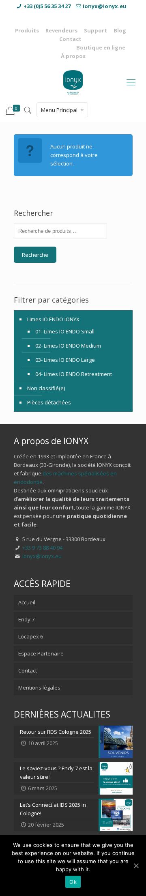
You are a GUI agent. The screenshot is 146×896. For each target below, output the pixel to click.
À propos (73, 56)
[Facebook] (59, 15)
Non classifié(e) (46, 388)
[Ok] (136, 866)
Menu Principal (59, 110)
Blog (120, 30)
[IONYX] (73, 81)
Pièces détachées (49, 402)
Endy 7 (26, 619)
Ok (73, 882)
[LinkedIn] (87, 15)
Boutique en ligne (100, 47)
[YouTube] (73, 15)
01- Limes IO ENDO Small (64, 331)
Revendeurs (61, 30)
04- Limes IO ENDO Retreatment (73, 374)
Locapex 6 (30, 636)
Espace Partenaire (41, 653)
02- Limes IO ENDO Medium (68, 345)
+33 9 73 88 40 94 (42, 547)
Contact (70, 39)
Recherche (35, 254)
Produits (27, 30)
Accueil (26, 602)
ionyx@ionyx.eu (105, 6)
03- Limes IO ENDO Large (65, 359)
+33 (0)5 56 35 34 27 (47, 6)
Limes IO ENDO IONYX (53, 319)
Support (95, 30)
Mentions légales (39, 687)
